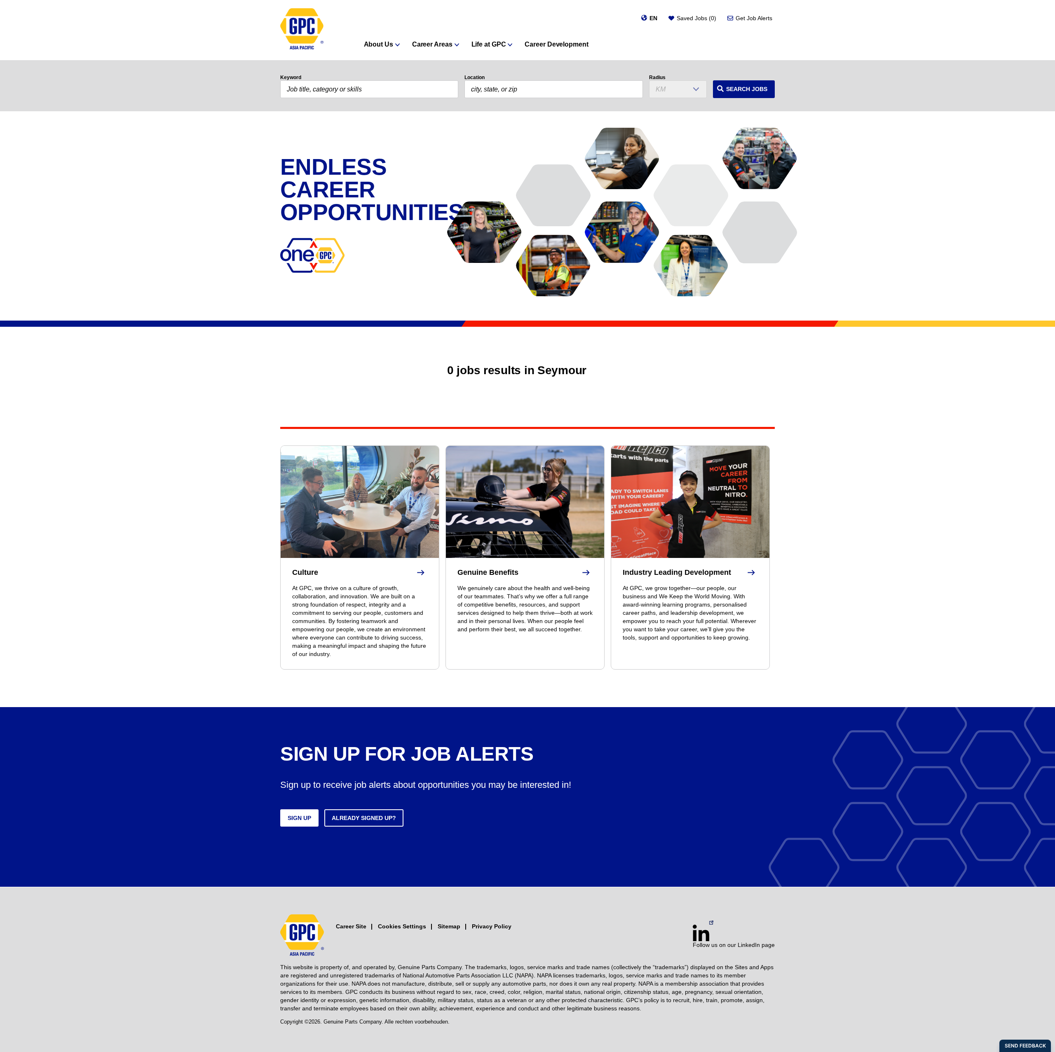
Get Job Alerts (754, 18)
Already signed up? (364, 818)
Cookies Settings (402, 926)
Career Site (351, 926)
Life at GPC (488, 44)
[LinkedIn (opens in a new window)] (701, 933)
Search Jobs (746, 89)
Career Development (556, 44)
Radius (657, 77)
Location (474, 77)
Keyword (290, 77)
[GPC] (302, 30)
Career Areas (432, 44)
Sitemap (449, 926)
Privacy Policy (491, 926)
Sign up (299, 818)
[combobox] (553, 89)
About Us (378, 44)
